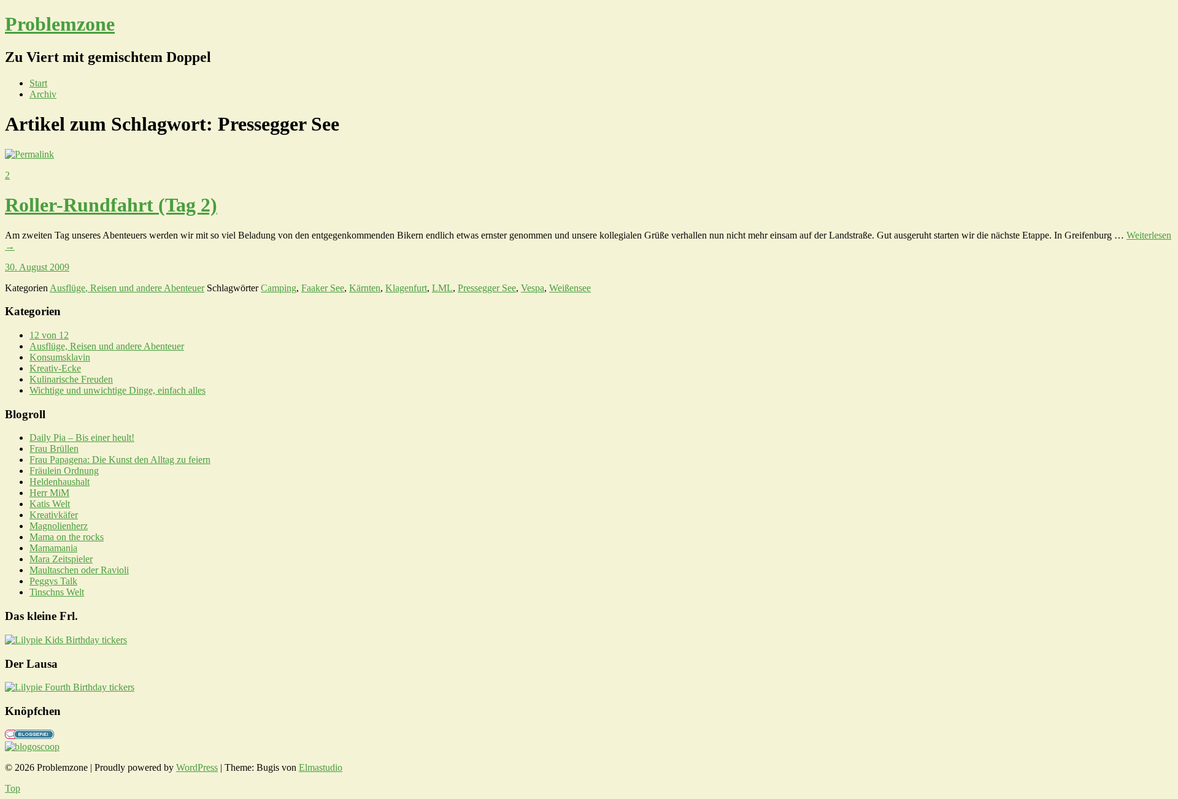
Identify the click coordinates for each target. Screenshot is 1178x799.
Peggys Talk (53, 581)
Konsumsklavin (59, 357)
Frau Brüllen (54, 448)
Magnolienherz (58, 526)
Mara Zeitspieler (61, 559)
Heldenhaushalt (59, 481)
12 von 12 (49, 335)
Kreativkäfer (53, 515)
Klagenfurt (406, 288)
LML (442, 288)
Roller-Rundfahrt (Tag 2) (111, 205)
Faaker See (322, 288)
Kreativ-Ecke (55, 368)
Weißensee (570, 288)
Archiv (42, 94)
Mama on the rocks (66, 537)
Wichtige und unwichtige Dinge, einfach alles (117, 390)
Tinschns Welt (56, 592)
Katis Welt (49, 504)
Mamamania (53, 548)
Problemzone (60, 24)
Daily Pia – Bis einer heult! (81, 437)
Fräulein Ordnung (64, 470)
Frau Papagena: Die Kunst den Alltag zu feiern (119, 459)
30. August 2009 (37, 267)
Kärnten (364, 288)
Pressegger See (487, 288)
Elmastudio (320, 767)
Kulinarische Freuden (71, 379)
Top (12, 788)
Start (38, 83)
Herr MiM (49, 492)
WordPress (197, 767)
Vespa (532, 288)
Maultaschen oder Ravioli (79, 570)
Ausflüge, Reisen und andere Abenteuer (127, 288)
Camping (278, 288)
